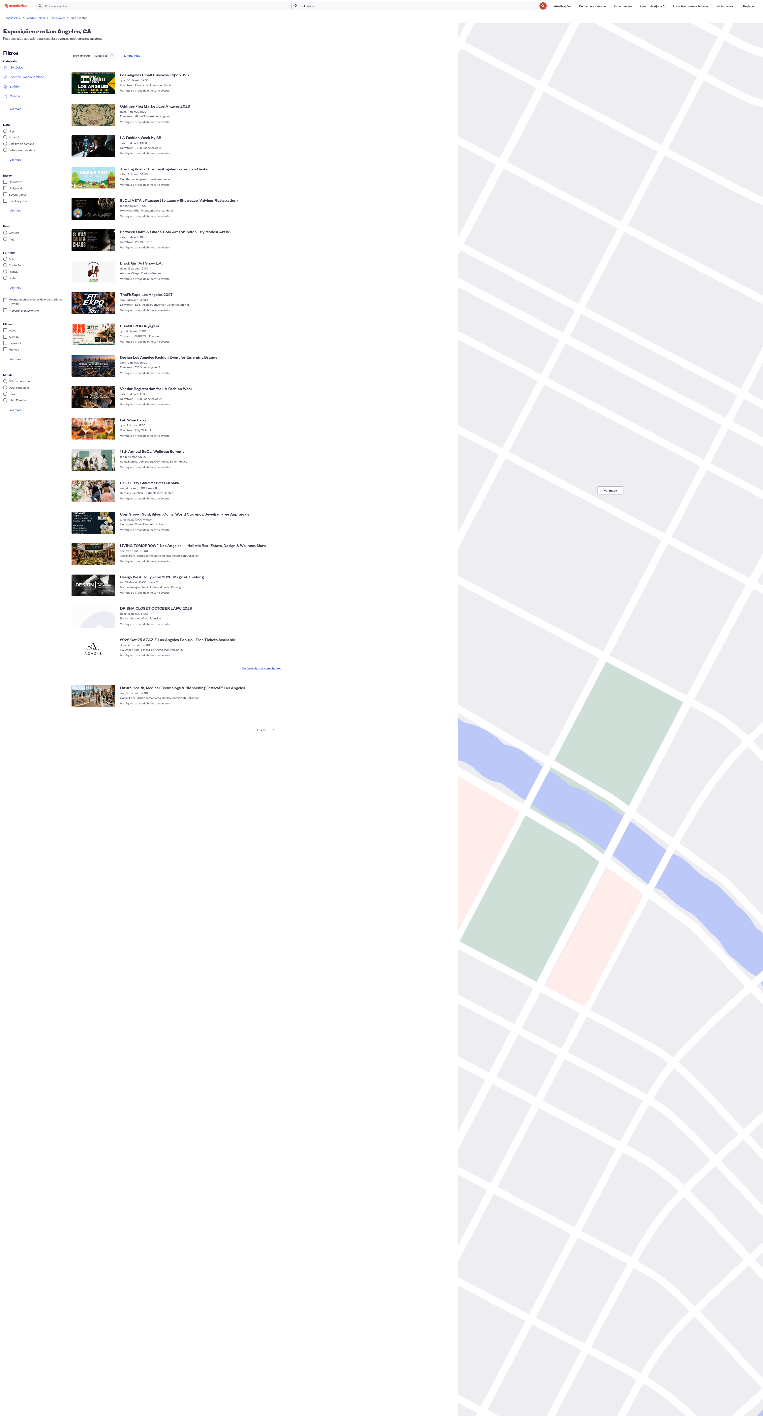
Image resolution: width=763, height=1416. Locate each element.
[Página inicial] (16, 6)
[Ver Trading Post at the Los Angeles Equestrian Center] (93, 177)
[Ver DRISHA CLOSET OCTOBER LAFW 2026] (93, 617)
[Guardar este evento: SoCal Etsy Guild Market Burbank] (447, 498)
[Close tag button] (112, 55)
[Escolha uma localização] (295, 5)
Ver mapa (610, 490)
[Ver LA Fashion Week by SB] (93, 146)
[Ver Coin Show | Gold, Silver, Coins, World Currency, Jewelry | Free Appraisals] (93, 523)
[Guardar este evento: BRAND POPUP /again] (447, 341)
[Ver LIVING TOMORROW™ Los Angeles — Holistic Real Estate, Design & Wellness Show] (93, 554)
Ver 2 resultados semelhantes (261, 668)
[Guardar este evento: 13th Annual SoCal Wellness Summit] (447, 467)
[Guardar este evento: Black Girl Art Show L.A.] (447, 279)
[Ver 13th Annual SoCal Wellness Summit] (93, 460)
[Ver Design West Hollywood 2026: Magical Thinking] (93, 585)
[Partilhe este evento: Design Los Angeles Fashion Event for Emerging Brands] (439, 373)
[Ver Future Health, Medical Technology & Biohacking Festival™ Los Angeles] (93, 696)
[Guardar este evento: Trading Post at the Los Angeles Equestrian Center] (447, 184)
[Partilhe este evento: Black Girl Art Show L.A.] (439, 279)
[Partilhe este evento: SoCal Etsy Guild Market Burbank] (439, 498)
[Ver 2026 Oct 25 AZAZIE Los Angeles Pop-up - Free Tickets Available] (93, 648)
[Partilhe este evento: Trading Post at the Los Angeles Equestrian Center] (439, 184)
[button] (652, 6)
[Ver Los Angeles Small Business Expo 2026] (93, 83)
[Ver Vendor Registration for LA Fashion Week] (93, 397)
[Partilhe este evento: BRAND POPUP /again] (439, 341)
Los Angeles (57, 18)
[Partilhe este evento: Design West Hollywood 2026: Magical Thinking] (439, 592)
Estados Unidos (35, 18)
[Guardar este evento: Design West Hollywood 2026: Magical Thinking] (447, 592)
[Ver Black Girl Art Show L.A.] (93, 272)
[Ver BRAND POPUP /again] (93, 334)
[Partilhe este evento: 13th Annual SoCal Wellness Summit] (439, 467)
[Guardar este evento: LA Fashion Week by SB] (447, 153)
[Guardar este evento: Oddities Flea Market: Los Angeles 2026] (447, 122)
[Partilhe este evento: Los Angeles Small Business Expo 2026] (439, 90)
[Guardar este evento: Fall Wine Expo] (447, 435)
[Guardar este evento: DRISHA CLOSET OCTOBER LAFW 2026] (447, 624)
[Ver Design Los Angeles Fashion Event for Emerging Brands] (93, 366)
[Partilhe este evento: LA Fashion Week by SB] (439, 153)
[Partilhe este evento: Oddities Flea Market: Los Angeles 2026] (439, 122)
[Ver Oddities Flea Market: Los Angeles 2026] (93, 115)
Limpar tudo (132, 55)
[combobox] (418, 6)
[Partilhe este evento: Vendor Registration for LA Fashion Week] (439, 404)
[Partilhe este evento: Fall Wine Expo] (439, 435)
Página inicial (13, 18)
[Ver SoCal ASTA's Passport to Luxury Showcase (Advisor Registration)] (93, 209)
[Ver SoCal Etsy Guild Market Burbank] (93, 491)
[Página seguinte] (273, 730)
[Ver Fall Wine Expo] (93, 428)
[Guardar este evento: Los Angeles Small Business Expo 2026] (447, 90)
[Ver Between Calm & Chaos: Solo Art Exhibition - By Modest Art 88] (93, 240)
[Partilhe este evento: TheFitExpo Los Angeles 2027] (439, 310)
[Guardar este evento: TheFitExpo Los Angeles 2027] (447, 310)
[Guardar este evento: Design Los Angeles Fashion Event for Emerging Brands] (447, 373)
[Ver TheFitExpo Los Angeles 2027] (93, 303)
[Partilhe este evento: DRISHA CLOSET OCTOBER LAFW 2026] (439, 624)
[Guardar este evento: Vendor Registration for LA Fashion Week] (447, 404)
